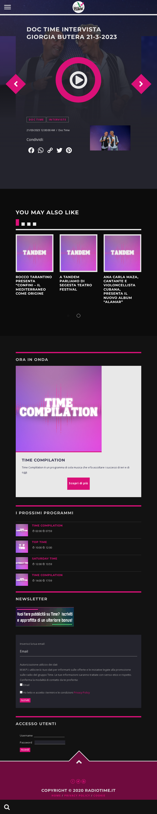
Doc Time (36, 119)
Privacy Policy (82, 692)
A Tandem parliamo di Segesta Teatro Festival (76, 283)
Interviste (57, 119)
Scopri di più (35, 253)
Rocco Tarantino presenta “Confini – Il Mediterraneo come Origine (34, 285)
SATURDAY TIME (44, 558)
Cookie (99, 795)
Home (56, 795)
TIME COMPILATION (47, 525)
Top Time (39, 542)
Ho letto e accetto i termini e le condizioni (56, 692)
